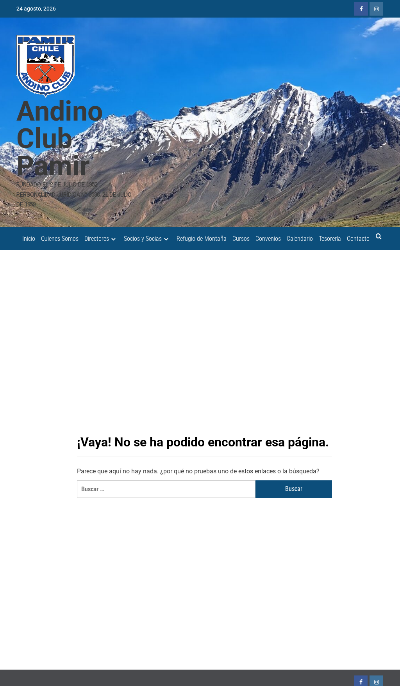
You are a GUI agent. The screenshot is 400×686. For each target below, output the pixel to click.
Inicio (28, 238)
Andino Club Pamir (59, 138)
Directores (96, 238)
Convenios (268, 238)
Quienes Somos (60, 238)
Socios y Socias (143, 238)
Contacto (358, 238)
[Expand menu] (113, 239)
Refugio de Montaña (202, 238)
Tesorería (330, 238)
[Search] (379, 236)
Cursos (241, 238)
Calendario (300, 238)
